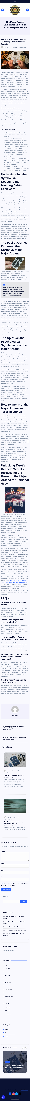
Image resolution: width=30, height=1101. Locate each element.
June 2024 (7, 1003)
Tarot (10, 47)
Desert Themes (24, 1090)
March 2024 (8, 1014)
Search (5, 896)
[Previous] (23, 1048)
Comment (3, 851)
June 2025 (7, 972)
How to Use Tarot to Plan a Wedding (12, 926)
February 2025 (8, 986)
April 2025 (7, 979)
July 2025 (7, 968)
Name (3, 863)
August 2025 (8, 965)
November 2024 (9, 996)
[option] (15, 1062)
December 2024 (9, 993)
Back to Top (15, 1098)
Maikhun (6, 47)
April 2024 (7, 1010)
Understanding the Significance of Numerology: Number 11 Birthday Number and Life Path (14, 582)
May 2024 (7, 1007)
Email (2, 870)
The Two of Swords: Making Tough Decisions (14, 930)
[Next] (26, 1048)
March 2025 (8, 982)
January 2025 (8, 989)
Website (3, 876)
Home (15, 31)
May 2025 (7, 975)
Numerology (8, 1032)
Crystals (7, 1029)
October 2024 (8, 1000)
